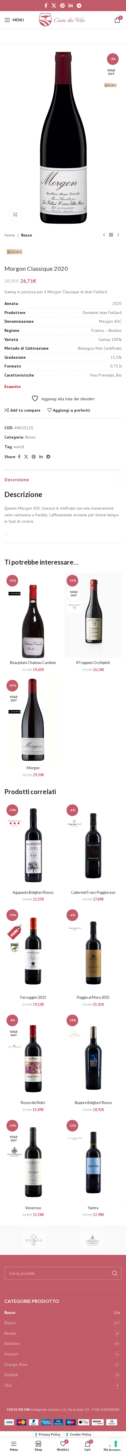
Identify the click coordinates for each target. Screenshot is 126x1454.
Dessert (11, 1354)
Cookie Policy (80, 1434)
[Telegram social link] (79, 5)
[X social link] (54, 5)
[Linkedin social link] (71, 5)
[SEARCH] (115, 1273)
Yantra (93, 1208)
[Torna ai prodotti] (111, 235)
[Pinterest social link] (62, 5)
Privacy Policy (49, 1434)
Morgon (33, 768)
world (19, 446)
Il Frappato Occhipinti (93, 662)
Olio (8, 1385)
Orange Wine (16, 1364)
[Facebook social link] (46, 5)
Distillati (11, 1374)
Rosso (26, 235)
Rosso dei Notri (33, 1103)
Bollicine (11, 1343)
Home (9, 235)
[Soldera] (33, 1240)
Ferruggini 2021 (33, 997)
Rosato (10, 1333)
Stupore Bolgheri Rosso (93, 1103)
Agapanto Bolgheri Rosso (33, 892)
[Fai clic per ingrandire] (15, 214)
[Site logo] (63, 19)
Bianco (10, 1322)
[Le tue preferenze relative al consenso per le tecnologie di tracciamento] (115, 1443)
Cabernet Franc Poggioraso (93, 892)
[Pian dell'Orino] (92, 1240)
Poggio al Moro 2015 (93, 997)
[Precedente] (104, 235)
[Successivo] (118, 235)
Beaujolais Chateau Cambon (33, 662)
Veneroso (33, 1208)
